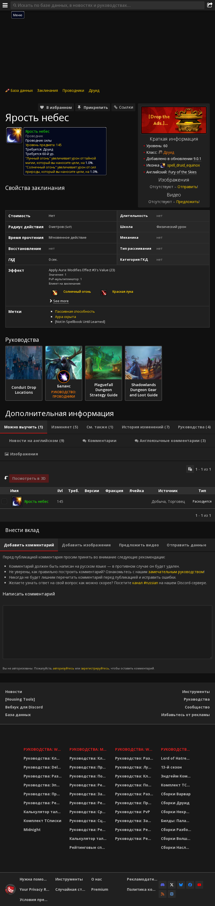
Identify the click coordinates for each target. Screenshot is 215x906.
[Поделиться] (210, 5)
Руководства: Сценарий (89, 820)
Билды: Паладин (177, 820)
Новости (13, 691)
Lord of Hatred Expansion (177, 758)
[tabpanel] (107, 491)
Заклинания (47, 90)
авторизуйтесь (63, 668)
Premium (99, 889)
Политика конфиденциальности (143, 889)
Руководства (197, 699)
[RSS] (162, 894)
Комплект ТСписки (42, 820)
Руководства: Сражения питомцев (89, 811)
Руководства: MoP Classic (89, 749)
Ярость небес (36, 501)
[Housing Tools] (20, 699)
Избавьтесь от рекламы (185, 714)
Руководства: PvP (132, 811)
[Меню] (5, 5)
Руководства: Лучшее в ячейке (134, 767)
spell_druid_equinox (183, 165)
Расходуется (202, 501)
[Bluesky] (181, 885)
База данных (21, 90)
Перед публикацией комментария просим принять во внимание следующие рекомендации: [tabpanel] (105, 612)
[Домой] (10, 893)
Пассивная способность (75, 311)
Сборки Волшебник (177, 838)
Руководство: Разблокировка (134, 758)
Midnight (32, 829)
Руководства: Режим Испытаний (89, 829)
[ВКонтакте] (172, 894)
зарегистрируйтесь (95, 668)
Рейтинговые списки (89, 847)
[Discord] (162, 885)
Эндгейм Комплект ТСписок (177, 776)
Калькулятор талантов (43, 811)
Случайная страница (71, 889)
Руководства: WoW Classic (134, 749)
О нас (96, 879)
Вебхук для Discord (24, 707)
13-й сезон (171, 767)
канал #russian (145, 582)
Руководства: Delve (43, 767)
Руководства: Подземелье (89, 776)
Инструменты (196, 691)
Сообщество (197, 707)
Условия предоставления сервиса (35, 899)
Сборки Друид (175, 802)
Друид (94, 90)
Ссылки (126, 107)
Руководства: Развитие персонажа (43, 776)
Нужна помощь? (35, 879)
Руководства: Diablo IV (177, 749)
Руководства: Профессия (43, 793)
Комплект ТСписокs (177, 784)
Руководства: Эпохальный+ (43, 784)
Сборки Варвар (176, 793)
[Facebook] (190, 885)
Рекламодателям (143, 879)
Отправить (187, 186)
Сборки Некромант (177, 811)
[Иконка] (14, 135)
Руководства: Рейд (43, 802)
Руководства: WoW (43, 749)
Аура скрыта (65, 316)
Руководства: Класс (43, 758)
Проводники (73, 90)
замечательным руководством (176, 571)
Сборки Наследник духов (177, 847)
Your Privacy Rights (35, 889)
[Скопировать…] (190, 469)
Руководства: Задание (89, 793)
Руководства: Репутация (89, 802)
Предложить (187, 201)
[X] (172, 885)
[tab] (23, 427)
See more (61, 301)
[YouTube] (199, 885)
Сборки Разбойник (177, 829)
